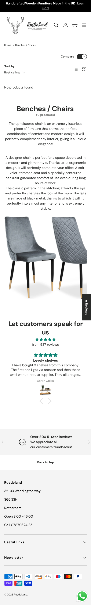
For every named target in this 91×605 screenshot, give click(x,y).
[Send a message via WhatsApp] (82, 596)
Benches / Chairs (25, 45)
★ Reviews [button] (86, 307)
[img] (45, 339)
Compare (67, 56)
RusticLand (20, 594)
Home (7, 45)
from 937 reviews (45, 344)
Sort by (9, 66)
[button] (75, 25)
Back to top (45, 462)
